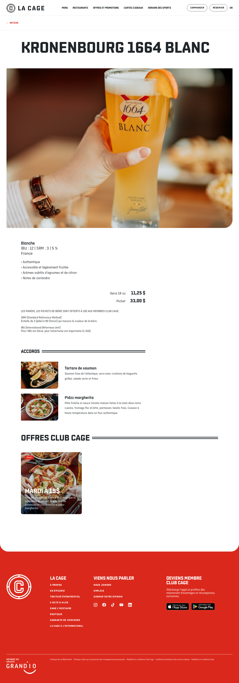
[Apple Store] (178, 606)
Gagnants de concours (65, 620)
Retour (14, 22)
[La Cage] (25, 8)
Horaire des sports (159, 7)
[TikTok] (113, 605)
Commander (197, 7)
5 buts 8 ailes (59, 602)
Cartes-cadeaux (133, 7)
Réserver (218, 7)
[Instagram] (95, 605)
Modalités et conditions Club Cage (140, 659)
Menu (65, 7)
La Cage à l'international (66, 626)
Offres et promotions (106, 7)
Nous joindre (102, 585)
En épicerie (57, 590)
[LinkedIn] (130, 605)
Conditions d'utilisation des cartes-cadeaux (172, 659)
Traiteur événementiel (65, 596)
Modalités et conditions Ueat (202, 659)
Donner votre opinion (108, 596)
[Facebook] (104, 605)
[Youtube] (121, 605)
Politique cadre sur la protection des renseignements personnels (99, 659)
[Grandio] (21, 673)
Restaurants (80, 7)
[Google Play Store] (203, 606)
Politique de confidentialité (61, 659)
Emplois (99, 590)
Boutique (56, 614)
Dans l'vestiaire (60, 608)
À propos (56, 585)
